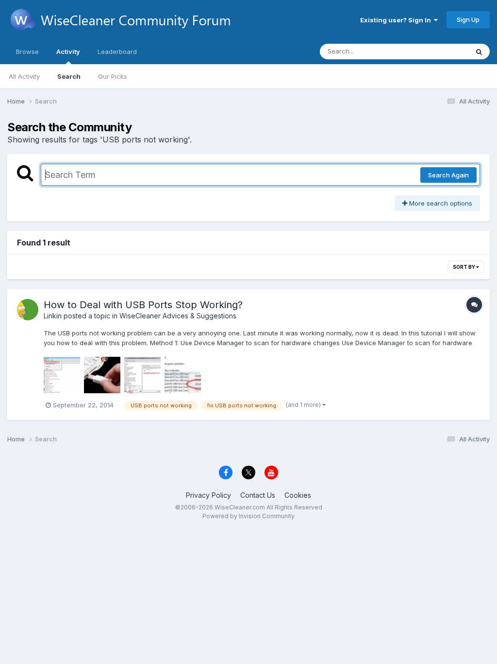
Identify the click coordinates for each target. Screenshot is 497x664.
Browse (27, 51)
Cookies (297, 495)
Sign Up (468, 19)
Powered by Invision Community (248, 516)
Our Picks (112, 76)
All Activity (24, 76)
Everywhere (438, 51)
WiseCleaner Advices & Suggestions (177, 316)
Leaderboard (117, 51)
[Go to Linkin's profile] (27, 309)
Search (69, 76)
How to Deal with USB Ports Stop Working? (143, 305)
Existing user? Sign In (397, 20)
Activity (68, 51)
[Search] (479, 51)
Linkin (53, 316)
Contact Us (257, 495)
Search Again (448, 175)
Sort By (464, 267)
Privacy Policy (208, 495)
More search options (439, 203)
